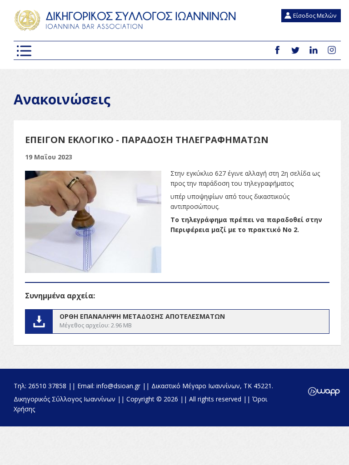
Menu (24, 51)
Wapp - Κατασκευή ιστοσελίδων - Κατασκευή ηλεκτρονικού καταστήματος (324, 391)
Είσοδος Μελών (314, 15)
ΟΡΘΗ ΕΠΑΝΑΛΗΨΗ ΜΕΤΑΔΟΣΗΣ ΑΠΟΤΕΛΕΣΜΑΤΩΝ (177, 321)
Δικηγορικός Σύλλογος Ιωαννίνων (127, 20)
